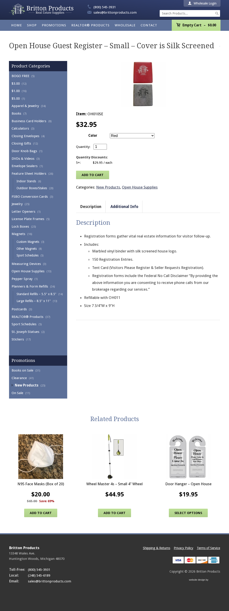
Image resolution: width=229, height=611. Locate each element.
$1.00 (16, 91)
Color (92, 136)
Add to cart (93, 175)
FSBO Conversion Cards (30, 197)
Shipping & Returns (156, 548)
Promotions (54, 25)
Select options (188, 513)
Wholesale (125, 25)
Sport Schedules (27, 255)
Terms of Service (208, 548)
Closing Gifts (21, 143)
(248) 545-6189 (39, 575)
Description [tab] (90, 206)
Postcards (19, 309)
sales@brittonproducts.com (115, 12)
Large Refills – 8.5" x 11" (34, 301)
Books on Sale (22, 370)
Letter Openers (23, 212)
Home (16, 25)
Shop (32, 25)
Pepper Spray (22, 279)
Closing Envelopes (25, 136)
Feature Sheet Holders (29, 174)
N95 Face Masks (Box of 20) (40, 484)
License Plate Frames (28, 219)
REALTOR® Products (90, 25)
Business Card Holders (29, 121)
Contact (149, 25)
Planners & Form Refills (30, 286)
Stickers (18, 339)
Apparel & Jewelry (25, 106)
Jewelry (17, 204)
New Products (26, 385)
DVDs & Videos (23, 159)
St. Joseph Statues (25, 332)
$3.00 (16, 84)
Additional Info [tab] (124, 206)
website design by (199, 580)
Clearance (19, 378)
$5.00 (16, 99)
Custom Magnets (28, 242)
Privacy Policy (183, 548)
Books (16, 113)
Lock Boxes (20, 227)
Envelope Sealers (25, 166)
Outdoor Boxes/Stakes (32, 188)
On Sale (17, 393)
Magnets (18, 234)
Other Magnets (27, 248)
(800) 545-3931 (104, 7)
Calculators (20, 128)
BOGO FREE (20, 76)
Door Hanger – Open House (188, 484)
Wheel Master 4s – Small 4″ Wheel (114, 484)
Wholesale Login (204, 3)
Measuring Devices (26, 264)
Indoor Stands (26, 181)
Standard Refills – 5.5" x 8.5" (36, 294)
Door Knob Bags (24, 151)
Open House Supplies (28, 271)
